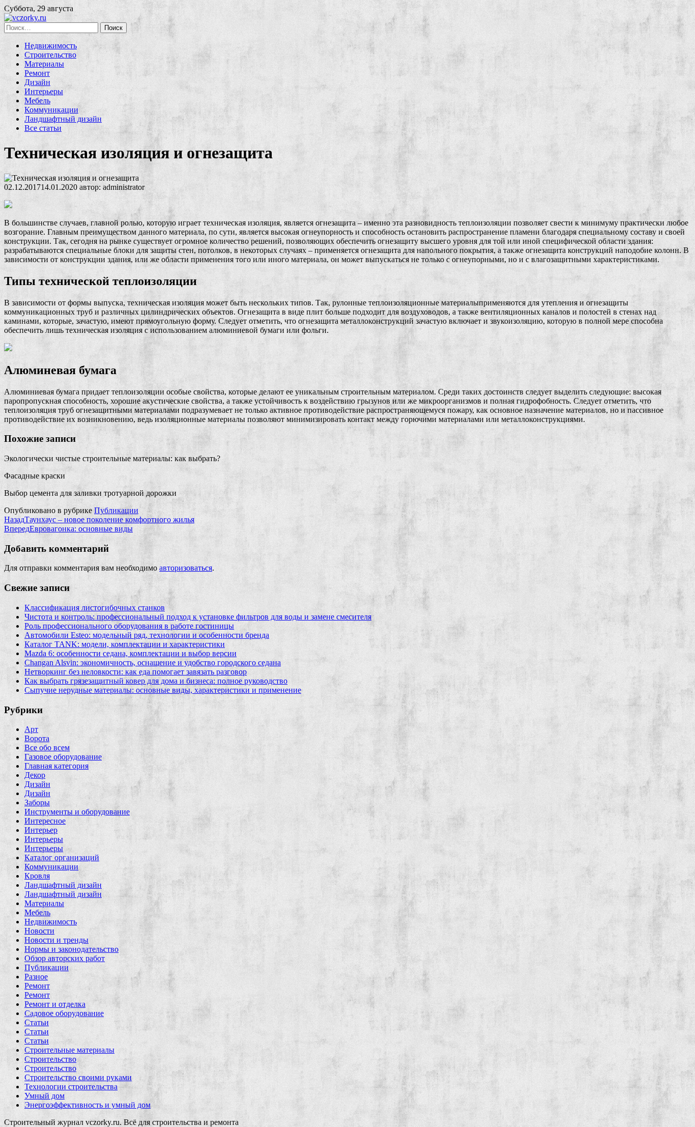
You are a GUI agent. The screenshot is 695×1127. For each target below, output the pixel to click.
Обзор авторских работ (64, 958)
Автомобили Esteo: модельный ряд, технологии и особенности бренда (146, 635)
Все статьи (43, 128)
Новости (39, 930)
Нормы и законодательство (71, 949)
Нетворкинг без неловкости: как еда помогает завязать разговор (135, 671)
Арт (31, 729)
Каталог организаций (61, 857)
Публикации (116, 510)
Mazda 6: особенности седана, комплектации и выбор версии (130, 653)
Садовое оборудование (64, 1013)
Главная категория (56, 766)
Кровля (37, 875)
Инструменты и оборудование (77, 811)
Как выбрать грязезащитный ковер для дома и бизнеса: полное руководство (155, 681)
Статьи (36, 1022)
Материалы (44, 64)
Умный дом (44, 1095)
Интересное (45, 820)
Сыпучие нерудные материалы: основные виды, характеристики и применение (162, 690)
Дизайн (37, 82)
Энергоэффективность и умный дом (87, 1105)
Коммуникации (51, 109)
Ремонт (37, 73)
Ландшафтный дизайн (63, 119)
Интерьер (40, 830)
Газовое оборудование (63, 756)
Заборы (37, 802)
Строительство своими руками (78, 1077)
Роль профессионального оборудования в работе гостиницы (129, 626)
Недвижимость (50, 45)
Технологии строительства (71, 1086)
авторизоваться (185, 568)
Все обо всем (47, 747)
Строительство (50, 54)
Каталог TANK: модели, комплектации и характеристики (124, 644)
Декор (34, 775)
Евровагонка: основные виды (68, 528)
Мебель (37, 100)
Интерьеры (43, 91)
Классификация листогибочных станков (94, 607)
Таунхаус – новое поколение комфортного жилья (99, 519)
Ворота (36, 738)
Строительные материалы (69, 1050)
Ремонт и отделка (54, 1004)
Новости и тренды (56, 940)
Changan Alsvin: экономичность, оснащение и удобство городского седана (152, 662)
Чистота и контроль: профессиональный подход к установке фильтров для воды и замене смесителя (197, 616)
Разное (36, 976)
